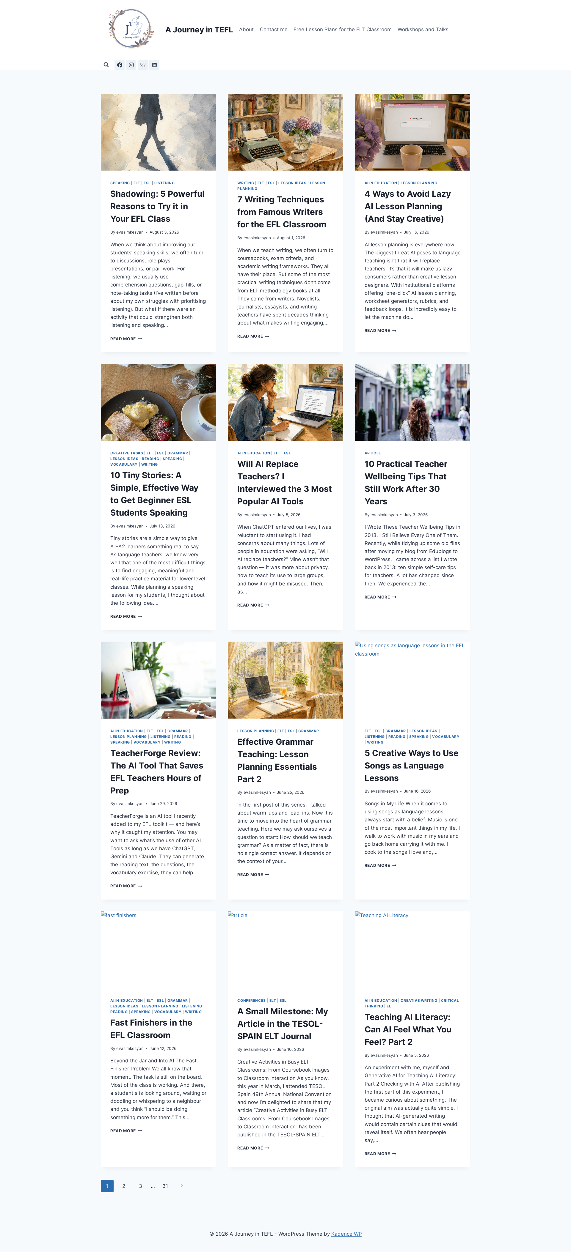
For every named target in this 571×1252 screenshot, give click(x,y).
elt (137, 183)
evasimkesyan (130, 232)
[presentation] (158, 132)
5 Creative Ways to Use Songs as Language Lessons (412, 765)
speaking (120, 183)
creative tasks (126, 453)
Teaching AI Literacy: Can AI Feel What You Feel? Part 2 (408, 1029)
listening (164, 183)
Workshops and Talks (423, 29)
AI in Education (381, 183)
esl (147, 183)
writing (245, 183)
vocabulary (124, 464)
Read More (126, 338)
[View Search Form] (106, 64)
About (246, 29)
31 (165, 1186)
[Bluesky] (143, 65)
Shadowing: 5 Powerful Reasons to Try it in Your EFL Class (157, 206)
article (373, 453)
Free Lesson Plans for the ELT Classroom (343, 29)
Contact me (274, 29)
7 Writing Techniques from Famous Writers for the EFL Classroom (282, 211)
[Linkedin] (154, 65)
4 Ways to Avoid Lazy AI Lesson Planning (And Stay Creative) (408, 206)
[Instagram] (131, 65)
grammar (177, 453)
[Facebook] (119, 65)
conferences (251, 1000)
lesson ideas (292, 183)
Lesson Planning (419, 183)
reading (150, 458)
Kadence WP (346, 1234)
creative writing (419, 1000)
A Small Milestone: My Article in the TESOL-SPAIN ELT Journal (282, 1023)
